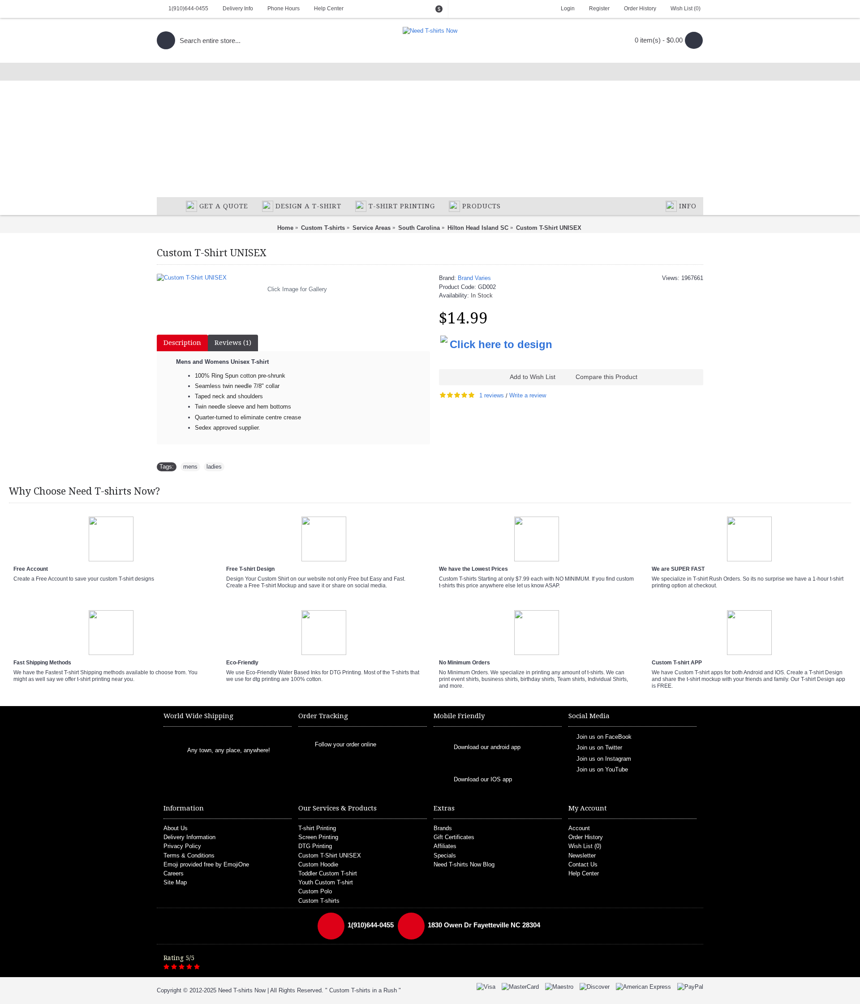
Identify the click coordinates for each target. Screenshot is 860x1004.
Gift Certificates (454, 837)
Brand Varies (474, 278)
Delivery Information (189, 837)
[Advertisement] (430, 130)
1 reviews (491, 395)
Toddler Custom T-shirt (327, 873)
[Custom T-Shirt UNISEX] (293, 278)
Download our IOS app (483, 779)
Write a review (527, 395)
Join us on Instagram (603, 758)
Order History (585, 837)
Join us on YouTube (602, 769)
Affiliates (445, 846)
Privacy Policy (182, 846)
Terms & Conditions (189, 855)
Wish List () (584, 846)
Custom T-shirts (319, 900)
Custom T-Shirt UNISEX (329, 855)
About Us (175, 828)
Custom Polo (315, 891)
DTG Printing (315, 846)
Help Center (583, 873)
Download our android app (487, 747)
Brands (443, 828)
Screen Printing (318, 837)
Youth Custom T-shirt (325, 882)
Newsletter (582, 855)
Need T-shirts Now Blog (464, 864)
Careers (173, 873)
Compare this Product (606, 376)
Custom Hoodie (318, 864)
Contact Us (583, 864)
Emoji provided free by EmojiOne (206, 864)
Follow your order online (345, 744)
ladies (214, 466)
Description (182, 343)
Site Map (175, 882)
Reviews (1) (233, 343)
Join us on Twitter (599, 747)
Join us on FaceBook (604, 736)
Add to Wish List (532, 376)
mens (190, 466)
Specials (445, 855)
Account (579, 828)
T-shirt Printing (317, 828)
